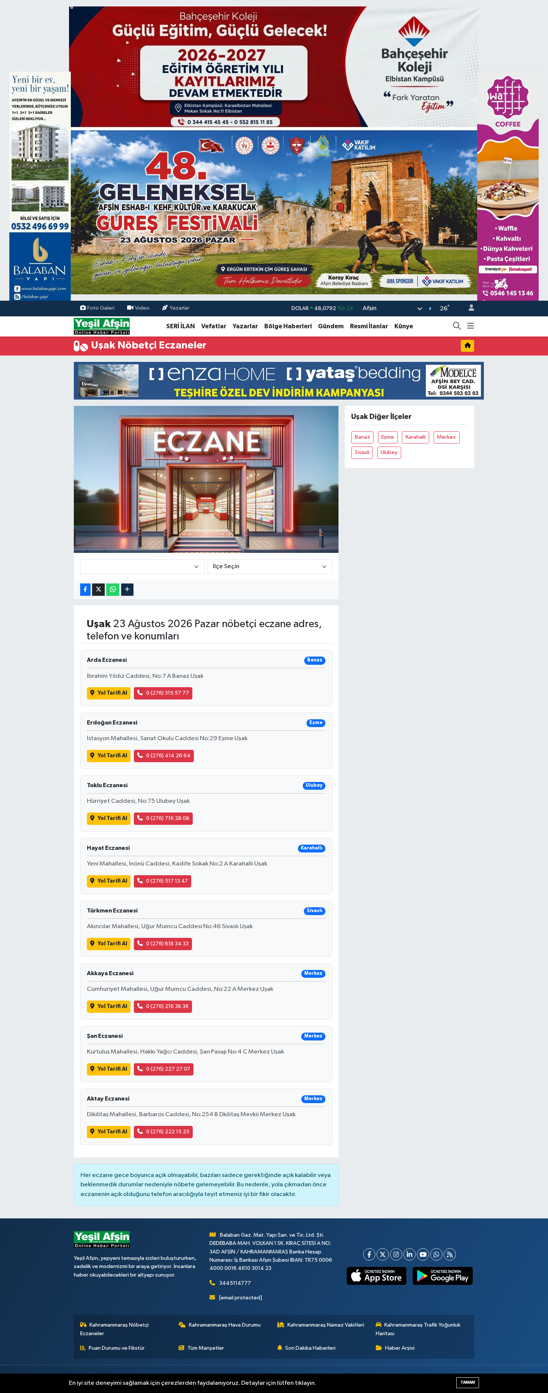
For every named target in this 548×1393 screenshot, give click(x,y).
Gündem (331, 326)
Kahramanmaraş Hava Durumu (225, 1325)
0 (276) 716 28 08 (167, 818)
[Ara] (457, 326)
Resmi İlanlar (369, 326)
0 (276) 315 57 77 (167, 693)
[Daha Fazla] (127, 589)
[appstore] (376, 1276)
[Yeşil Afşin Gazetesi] (102, 326)
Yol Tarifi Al (112, 693)
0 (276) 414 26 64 (168, 755)
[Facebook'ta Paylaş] (85, 589)
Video (142, 308)
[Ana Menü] (470, 326)
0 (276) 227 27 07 (168, 1069)
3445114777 (235, 1283)
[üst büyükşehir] (274, 150)
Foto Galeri (100, 308)
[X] (383, 1254)
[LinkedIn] (409, 1254)
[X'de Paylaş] (98, 589)
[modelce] (279, 380)
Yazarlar (179, 308)
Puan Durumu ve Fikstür (117, 1348)
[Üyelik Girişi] (468, 309)
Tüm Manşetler (206, 1348)
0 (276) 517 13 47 (167, 881)
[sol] (40, 193)
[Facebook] (369, 1254)
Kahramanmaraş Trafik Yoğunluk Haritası (418, 1329)
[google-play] (442, 1276)
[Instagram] (396, 1254)
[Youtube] (423, 1254)
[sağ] (508, 193)
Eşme (387, 437)
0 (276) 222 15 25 (167, 1131)
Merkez (446, 437)
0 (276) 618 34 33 (167, 943)
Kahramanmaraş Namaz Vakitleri (325, 1325)
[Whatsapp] (436, 1254)
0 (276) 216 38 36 (167, 1006)
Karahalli (416, 437)
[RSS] (450, 1254)
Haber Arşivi (400, 1348)
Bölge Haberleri (288, 326)
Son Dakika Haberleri (310, 1348)
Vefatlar (213, 326)
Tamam (467, 1382)
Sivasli (362, 452)
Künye (403, 326)
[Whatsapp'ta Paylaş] (112, 589)
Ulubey (389, 452)
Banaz (362, 437)
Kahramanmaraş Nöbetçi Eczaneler (114, 1329)
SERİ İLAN (180, 326)
